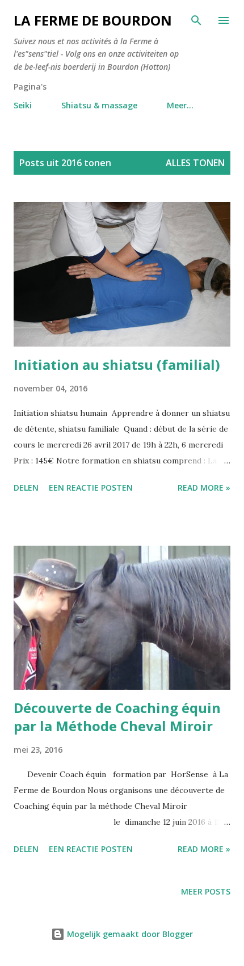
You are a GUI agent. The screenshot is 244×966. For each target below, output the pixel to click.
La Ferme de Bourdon (93, 20)
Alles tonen (195, 163)
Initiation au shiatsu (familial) (117, 364)
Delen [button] (26, 487)
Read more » (204, 487)
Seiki (23, 105)
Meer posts (205, 891)
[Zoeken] (196, 20)
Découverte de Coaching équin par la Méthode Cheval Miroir (117, 716)
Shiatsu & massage (99, 105)
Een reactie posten (91, 487)
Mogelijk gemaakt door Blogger (129, 934)
